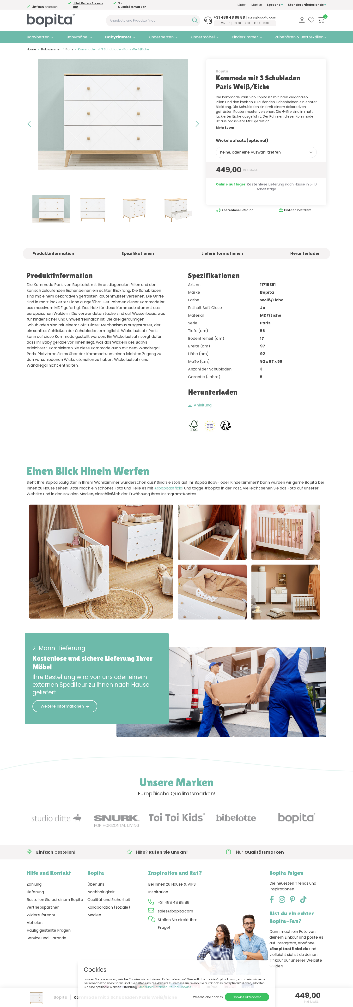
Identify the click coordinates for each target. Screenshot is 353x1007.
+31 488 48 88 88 (229, 17)
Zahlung (34, 884)
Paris (69, 49)
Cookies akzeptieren (247, 997)
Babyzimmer (118, 37)
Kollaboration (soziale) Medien (108, 911)
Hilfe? (129, 5)
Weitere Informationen (62, 706)
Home (31, 49)
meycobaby (91, 610)
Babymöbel (77, 37)
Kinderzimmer (245, 37)
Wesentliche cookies (208, 997)
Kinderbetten (161, 37)
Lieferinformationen (222, 253)
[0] (321, 20)
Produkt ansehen (50, 610)
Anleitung (203, 405)
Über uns (95, 884)
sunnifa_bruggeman (206, 551)
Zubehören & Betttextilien (299, 37)
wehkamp (271, 610)
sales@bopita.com (262, 17)
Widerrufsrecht (41, 915)
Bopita (222, 71)
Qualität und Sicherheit (108, 899)
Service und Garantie (46, 938)
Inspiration (158, 892)
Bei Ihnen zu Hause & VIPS (172, 884)
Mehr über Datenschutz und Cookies (165, 987)
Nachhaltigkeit (101, 892)
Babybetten (38, 37)
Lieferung (35, 892)
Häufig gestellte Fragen (49, 930)
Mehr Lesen (225, 127)
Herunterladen (305, 253)
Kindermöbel (202, 37)
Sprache (274, 5)
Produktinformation (53, 253)
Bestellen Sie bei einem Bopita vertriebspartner (55, 903)
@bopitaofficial (168, 488)
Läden (242, 5)
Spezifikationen (138, 253)
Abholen (35, 922)
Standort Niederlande (306, 5)
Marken (256, 5)
